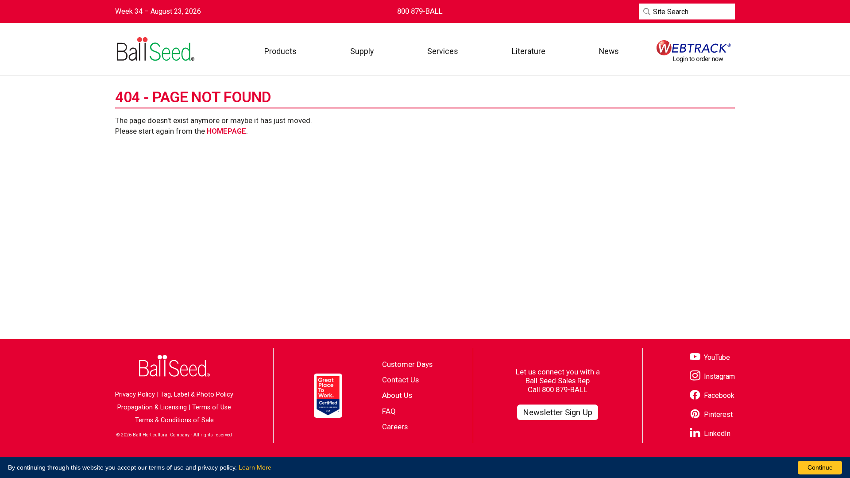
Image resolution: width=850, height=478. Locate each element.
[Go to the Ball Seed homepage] (155, 49)
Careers (395, 426)
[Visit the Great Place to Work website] (328, 396)
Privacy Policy (135, 394)
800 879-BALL (564, 389)
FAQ (389, 411)
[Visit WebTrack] (694, 51)
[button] (280, 51)
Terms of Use (211, 407)
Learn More (255, 467)
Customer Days (407, 364)
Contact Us (400, 379)
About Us (397, 395)
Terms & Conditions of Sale (174, 420)
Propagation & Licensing (152, 407)
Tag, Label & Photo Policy (196, 394)
